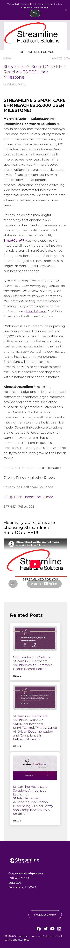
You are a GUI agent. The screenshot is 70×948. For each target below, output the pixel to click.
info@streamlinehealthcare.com (28, 497)
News (7, 58)
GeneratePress (20, 939)
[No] (66, 10)
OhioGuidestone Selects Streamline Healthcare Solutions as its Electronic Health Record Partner (32, 663)
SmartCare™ (14, 240)
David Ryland (36, 311)
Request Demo (45, 914)
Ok (35, 13)
